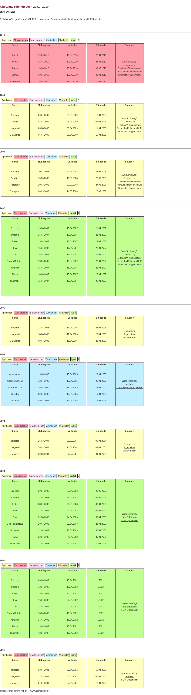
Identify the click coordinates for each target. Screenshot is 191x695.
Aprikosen (6, 40)
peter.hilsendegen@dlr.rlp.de (13, 691)
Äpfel (73, 40)
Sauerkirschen (37, 40)
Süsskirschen (21, 100)
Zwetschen (51, 40)
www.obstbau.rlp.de (40, 691)
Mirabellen (64, 40)
